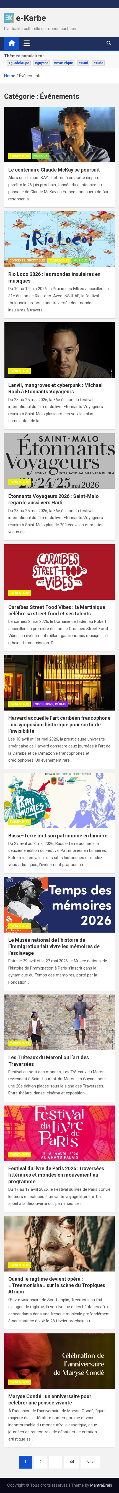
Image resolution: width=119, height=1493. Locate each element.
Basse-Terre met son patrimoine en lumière (57, 836)
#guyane (41, 63)
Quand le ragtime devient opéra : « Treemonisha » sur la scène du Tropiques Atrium (56, 1285)
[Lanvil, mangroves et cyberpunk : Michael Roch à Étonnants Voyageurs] (59, 350)
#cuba (98, 63)
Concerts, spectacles (28, 260)
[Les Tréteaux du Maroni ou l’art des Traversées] (59, 1022)
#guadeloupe (18, 63)
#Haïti (83, 63)
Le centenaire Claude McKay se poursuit (54, 170)
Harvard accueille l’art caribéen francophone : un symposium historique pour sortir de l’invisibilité (59, 724)
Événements (19, 156)
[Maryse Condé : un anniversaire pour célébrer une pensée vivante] (59, 1361)
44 (71, 1461)
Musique (40, 156)
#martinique (63, 63)
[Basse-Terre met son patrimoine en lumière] (59, 800)
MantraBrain (101, 1485)
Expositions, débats (49, 704)
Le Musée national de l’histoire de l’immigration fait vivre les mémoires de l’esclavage (54, 946)
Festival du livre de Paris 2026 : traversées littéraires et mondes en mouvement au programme (56, 1174)
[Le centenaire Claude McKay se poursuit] (59, 134)
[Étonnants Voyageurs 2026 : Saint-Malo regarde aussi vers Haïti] (59, 461)
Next (91, 1461)
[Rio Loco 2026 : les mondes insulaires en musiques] (59, 239)
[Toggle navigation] (26, 43)
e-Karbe (31, 18)
